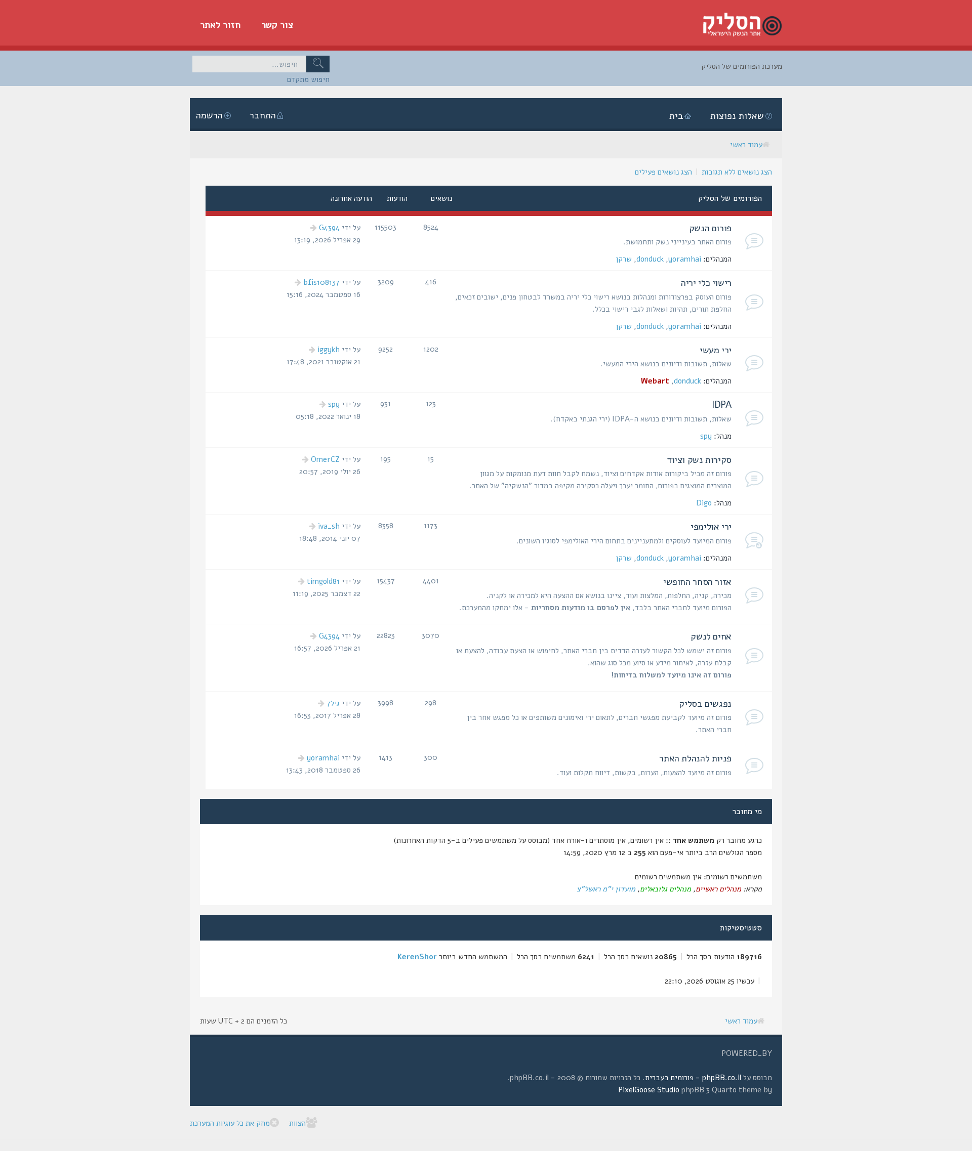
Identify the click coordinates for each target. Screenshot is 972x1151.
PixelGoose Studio (648, 1090)
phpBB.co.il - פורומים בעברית (693, 1078)
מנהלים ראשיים (718, 889)
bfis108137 (321, 282)
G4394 (329, 228)
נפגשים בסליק (705, 703)
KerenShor (417, 957)
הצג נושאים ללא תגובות (737, 172)
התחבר (263, 115)
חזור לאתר (220, 25)
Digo (704, 503)
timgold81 (323, 581)
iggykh (328, 350)
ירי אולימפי (711, 526)
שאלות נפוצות (737, 115)
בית (676, 115)
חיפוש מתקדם (308, 79)
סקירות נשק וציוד (699, 459)
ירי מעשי (716, 350)
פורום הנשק (710, 228)
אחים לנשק (711, 636)
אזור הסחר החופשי (697, 581)
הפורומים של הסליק (730, 198)
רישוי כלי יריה (706, 282)
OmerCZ (325, 459)
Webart (655, 381)
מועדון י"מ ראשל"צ (606, 889)
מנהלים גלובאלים (665, 889)
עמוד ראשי (746, 145)
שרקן (624, 259)
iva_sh (329, 526)
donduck (650, 259)
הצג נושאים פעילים (663, 172)
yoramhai (684, 259)
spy (706, 436)
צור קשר (277, 25)
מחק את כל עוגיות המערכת (230, 1123)
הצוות (297, 1123)
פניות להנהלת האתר (695, 758)
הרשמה (209, 115)
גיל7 (333, 703)
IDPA (722, 404)
